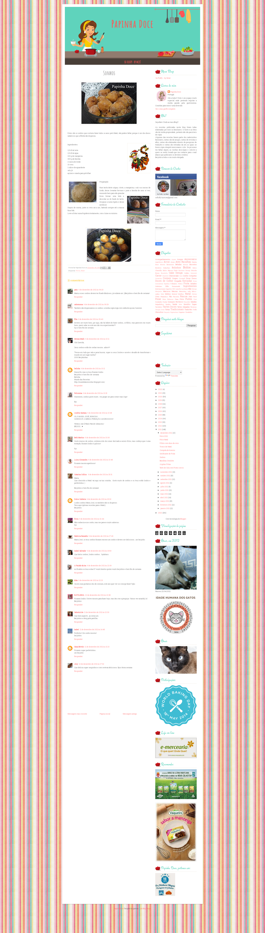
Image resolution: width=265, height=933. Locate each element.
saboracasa (78, 304)
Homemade (176, 286)
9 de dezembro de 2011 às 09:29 (96, 304)
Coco (180, 276)
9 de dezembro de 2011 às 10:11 (97, 339)
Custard (182, 278)
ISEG (173, 289)
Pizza (176, 299)
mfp (189, 291)
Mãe (189, 289)
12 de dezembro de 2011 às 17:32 (91, 664)
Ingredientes (190, 286)
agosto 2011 (164, 483)
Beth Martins (79, 437)
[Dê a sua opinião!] (104, 267)
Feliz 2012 (164, 436)
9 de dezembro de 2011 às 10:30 (97, 437)
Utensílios (159, 312)
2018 (160, 404)
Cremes (167, 278)
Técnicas (193, 307)
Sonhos (162, 457)
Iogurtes (169, 289)
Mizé (162, 294)
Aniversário (190, 259)
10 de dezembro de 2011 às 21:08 (98, 595)
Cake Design (176, 272)
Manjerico (158, 291)
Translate (174, 376)
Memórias (182, 291)
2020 (160, 396)
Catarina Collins (80, 474)
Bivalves (158, 268)
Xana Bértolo (79, 646)
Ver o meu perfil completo (165, 109)
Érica (76, 519)
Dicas (188, 278)
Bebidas (178, 264)
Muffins (181, 294)
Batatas (162, 265)
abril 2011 (164, 497)
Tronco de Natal (166, 446)
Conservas (158, 278)
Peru (164, 299)
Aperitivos (159, 262)
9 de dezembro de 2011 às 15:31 (100, 474)
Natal (83, 271)
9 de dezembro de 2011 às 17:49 (101, 536)
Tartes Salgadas (183, 307)
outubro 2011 (165, 475)
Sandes (168, 304)
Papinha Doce (132, 23)
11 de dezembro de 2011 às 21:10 (97, 646)
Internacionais (160, 289)
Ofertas (194, 294)
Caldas (186, 273)
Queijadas (158, 302)
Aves (178, 261)
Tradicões (188, 309)
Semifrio (187, 304)
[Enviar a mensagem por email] (101, 267)
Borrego (188, 270)
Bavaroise (170, 264)
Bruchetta (164, 273)
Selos (180, 304)
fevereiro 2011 (165, 504)
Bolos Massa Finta (170, 270)
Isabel (76, 629)
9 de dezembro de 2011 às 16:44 (91, 519)
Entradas (187, 280)
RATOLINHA (79, 595)
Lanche (178, 289)
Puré (195, 299)
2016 (160, 411)
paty (76, 289)
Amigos (180, 259)
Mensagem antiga (130, 714)
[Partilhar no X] (106, 267)
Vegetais (182, 312)
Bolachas (166, 268)
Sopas (194, 304)
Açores (174, 259)
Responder (78, 297)
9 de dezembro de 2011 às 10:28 (99, 413)
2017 (160, 407)
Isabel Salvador (80, 551)
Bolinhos (176, 267)
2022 (160, 389)
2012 (160, 426)
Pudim (188, 299)
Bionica (185, 265)
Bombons (181, 270)
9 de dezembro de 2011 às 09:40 (90, 319)
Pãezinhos (164, 297)
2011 (160, 429)
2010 (160, 512)
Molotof (174, 294)
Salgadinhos (159, 304)
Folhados (173, 284)
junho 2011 (164, 490)
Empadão (177, 281)
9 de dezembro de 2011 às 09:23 (91, 289)
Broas (157, 273)
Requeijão (187, 302)
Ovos (157, 296)
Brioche (194, 270)
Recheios (179, 302)
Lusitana (184, 289)
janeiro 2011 (165, 508)
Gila (167, 286)
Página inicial (105, 714)
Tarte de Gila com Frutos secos (172, 467)
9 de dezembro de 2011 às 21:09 (99, 565)
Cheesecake (174, 275)
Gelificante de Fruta (167, 453)
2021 (160, 393)
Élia (75, 319)
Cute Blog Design (145, 908)
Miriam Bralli (79, 339)
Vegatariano (174, 312)
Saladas (194, 302)
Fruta (186, 283)
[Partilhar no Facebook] (109, 267)
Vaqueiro (167, 312)
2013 (160, 422)
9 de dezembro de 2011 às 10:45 (100, 459)
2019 (160, 400)
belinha (77, 368)
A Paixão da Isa (80, 565)
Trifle (195, 310)
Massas (175, 291)
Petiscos (170, 299)
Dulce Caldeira (80, 499)
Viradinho (188, 312)
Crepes (175, 278)
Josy (76, 664)
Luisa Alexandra (80, 459)
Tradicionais (177, 309)
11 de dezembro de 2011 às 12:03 (96, 612)
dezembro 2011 (166, 433)
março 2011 (164, 501)
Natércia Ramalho (81, 536)
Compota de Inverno (167, 450)
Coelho (185, 275)
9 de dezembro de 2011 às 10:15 (95, 393)
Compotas (193, 275)
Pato (190, 296)
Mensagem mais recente (77, 714)
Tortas (167, 309)
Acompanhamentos (162, 259)
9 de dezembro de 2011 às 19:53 (99, 551)
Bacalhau (186, 261)
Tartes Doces (170, 306)
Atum (173, 262)
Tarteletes (158, 307)
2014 (160, 418)
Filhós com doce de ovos (169, 443)
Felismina (78, 393)
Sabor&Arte (78, 612)
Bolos (187, 267)
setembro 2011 (166, 479)
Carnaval (194, 273)
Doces (194, 278)
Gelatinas (158, 286)
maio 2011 (164, 494)
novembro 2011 (166, 472)
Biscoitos (193, 264)
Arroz (167, 261)
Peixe (158, 299)
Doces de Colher (164, 280)
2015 (160, 415)
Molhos (168, 294)
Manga (194, 289)
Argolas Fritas (165, 464)
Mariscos (166, 291)
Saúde (174, 304)
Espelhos (166, 284)
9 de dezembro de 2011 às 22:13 (90, 580)
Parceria (176, 297)
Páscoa (183, 296)
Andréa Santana (80, 413)
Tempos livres (160, 310)
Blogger (183, 519)
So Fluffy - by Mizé (132, 62)
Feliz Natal (164, 439)
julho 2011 (164, 486)
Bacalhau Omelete (167, 460)
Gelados (193, 283)
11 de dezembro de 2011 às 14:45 (92, 629)
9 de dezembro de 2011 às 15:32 (99, 499)
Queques (171, 302)
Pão (170, 296)
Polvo (182, 299)
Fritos (78, 271)
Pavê (195, 297)
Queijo (165, 302)
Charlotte (165, 276)
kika (76, 580)
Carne (158, 275)
